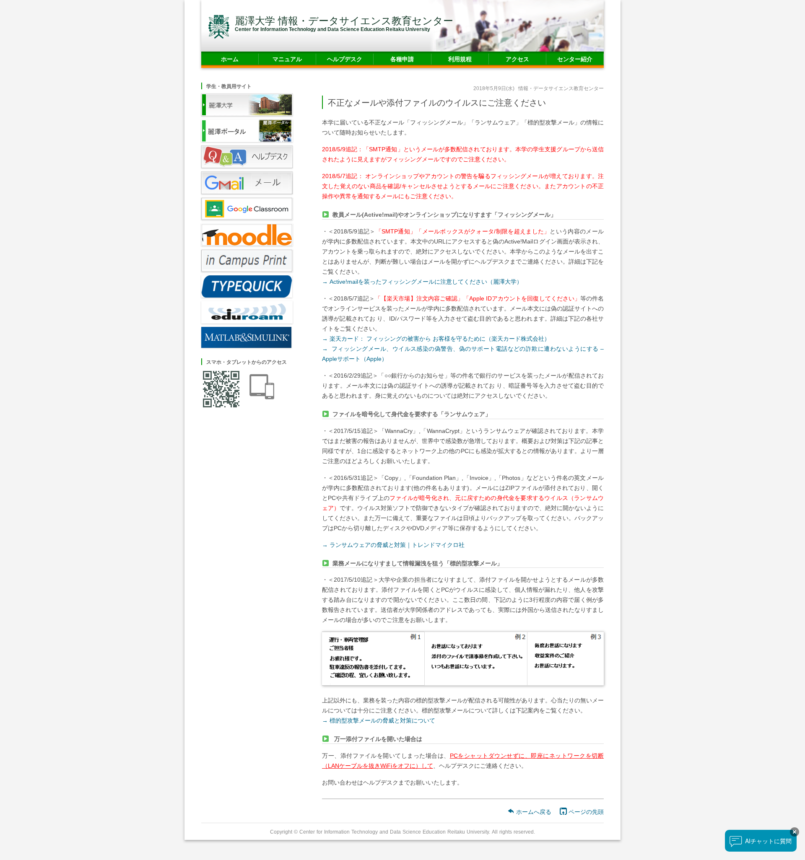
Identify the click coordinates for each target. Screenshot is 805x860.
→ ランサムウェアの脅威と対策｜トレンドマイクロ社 (393, 545)
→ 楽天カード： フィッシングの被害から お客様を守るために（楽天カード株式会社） (436, 338)
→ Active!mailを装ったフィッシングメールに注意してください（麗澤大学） (422, 281)
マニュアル (287, 59)
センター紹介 (574, 59)
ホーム (230, 59)
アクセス (517, 59)
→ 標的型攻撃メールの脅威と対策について (378, 720)
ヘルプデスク (344, 59)
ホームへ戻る (532, 812)
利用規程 (460, 59)
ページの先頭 (585, 812)
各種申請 (402, 59)
